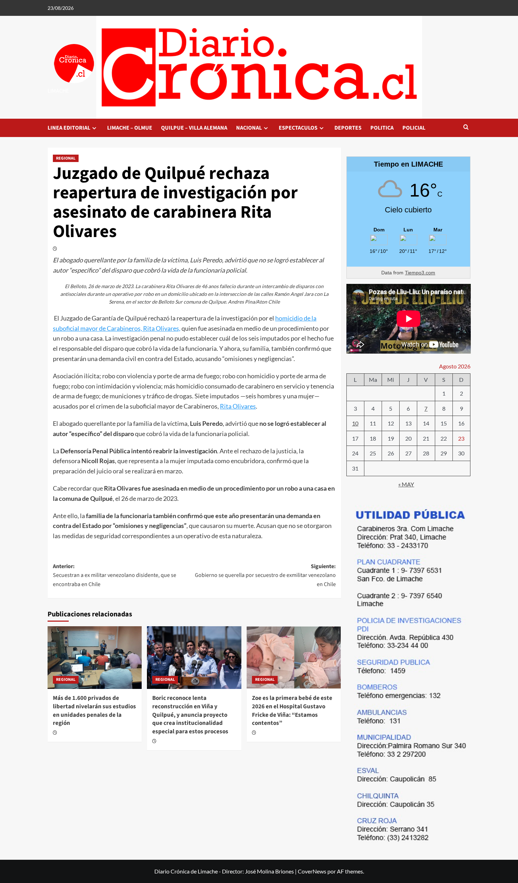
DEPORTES (348, 128)
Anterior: (114, 575)
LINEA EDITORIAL (69, 128)
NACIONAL (249, 128)
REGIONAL (65, 158)
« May (406, 484)
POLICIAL (413, 128)
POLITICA (382, 128)
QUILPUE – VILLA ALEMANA (194, 128)
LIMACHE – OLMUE (129, 128)
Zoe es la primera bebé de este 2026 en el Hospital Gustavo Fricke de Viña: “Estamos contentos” (292, 710)
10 (355, 423)
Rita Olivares (238, 406)
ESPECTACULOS (298, 128)
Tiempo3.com (420, 272)
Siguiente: (265, 575)
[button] (466, 128)
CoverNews (312, 871)
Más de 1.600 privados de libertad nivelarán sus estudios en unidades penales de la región (94, 710)
